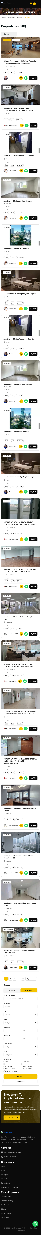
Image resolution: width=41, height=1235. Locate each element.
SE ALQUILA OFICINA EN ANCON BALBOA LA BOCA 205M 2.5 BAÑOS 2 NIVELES (20, 713)
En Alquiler (11, 17)
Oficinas (19, 17)
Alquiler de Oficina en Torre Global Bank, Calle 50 (20, 810)
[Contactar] (21, 78)
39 (23, 979)
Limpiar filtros (21, 1081)
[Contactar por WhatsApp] (35, 1224)
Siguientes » (31, 979)
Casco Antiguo (6, 1196)
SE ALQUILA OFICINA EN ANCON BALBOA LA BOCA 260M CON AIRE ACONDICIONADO (20, 761)
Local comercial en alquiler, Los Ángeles (20, 294)
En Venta (12, 990)
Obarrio (3, 1209)
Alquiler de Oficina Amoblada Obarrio (19, 156)
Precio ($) (7, 1027)
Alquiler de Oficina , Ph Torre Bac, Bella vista (19, 618)
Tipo (5, 1011)
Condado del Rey (7, 1200)
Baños (5, 1051)
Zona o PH (7, 1003)
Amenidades (7, 1059)
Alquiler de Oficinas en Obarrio (16, 248)
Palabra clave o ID (9, 995)
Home (4, 17)
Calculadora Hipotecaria (9, 1187)
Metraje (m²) (7, 1035)
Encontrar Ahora (10, 1118)
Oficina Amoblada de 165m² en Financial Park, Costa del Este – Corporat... (20, 62)
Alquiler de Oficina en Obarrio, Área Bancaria (18, 202)
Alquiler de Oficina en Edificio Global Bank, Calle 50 (18, 857)
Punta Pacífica (6, 1213)
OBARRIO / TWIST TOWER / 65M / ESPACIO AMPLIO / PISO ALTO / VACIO (19, 109)
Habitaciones (8, 1043)
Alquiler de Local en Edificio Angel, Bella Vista (20, 904)
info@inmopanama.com (12, 1152)
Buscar (19, 1076)
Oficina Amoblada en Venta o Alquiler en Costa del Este (20, 952)
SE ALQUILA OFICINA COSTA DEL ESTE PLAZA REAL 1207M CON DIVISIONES (19, 665)
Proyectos (4, 1179)
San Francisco (6, 1205)
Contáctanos (5, 1183)
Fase (5, 1019)
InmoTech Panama (10, 1157)
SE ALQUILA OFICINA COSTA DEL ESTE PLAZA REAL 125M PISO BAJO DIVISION (19, 523)
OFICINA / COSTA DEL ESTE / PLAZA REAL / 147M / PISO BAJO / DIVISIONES (20, 571)
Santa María (5, 1217)
